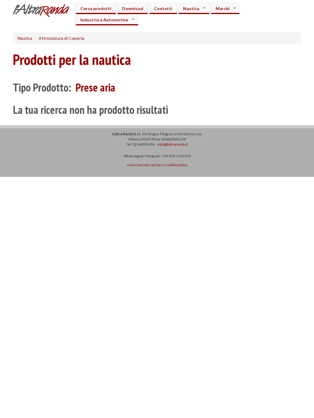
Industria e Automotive (102, 19)
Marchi (220, 8)
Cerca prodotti (95, 8)
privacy (158, 164)
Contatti (163, 8)
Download (132, 8)
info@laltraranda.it (173, 144)
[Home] (43, 11)
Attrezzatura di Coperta (61, 38)
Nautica (188, 8)
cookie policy (176, 164)
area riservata (138, 164)
